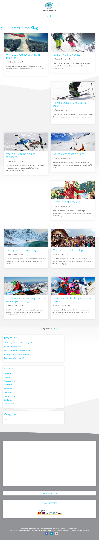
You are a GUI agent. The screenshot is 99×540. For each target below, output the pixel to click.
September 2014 (10, 404)
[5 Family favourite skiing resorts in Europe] (73, 286)
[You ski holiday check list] (73, 42)
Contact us (56, 528)
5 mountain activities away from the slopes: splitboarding (26, 299)
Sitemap (63, 528)
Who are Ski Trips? (34, 528)
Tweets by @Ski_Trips (49, 493)
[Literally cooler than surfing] (26, 238)
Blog (5, 419)
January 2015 (9, 392)
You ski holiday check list (66, 54)
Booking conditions (46, 528)
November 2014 (9, 396)
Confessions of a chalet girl (67, 202)
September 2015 (10, 388)
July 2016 (7, 377)
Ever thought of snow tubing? (68, 154)
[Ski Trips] (49, 6)
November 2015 (9, 381)
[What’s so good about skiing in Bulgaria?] (26, 42)
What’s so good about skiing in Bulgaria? (23, 56)
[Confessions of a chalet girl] (73, 189)
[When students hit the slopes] (73, 238)
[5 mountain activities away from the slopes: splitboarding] (26, 286)
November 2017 (9, 373)
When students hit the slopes (68, 250)
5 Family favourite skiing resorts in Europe (71, 299)
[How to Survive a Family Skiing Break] (73, 90)
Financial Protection (72, 528)
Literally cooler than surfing (21, 250)
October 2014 (8, 400)
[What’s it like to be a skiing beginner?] (26, 141)
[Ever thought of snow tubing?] (73, 141)
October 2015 (8, 385)
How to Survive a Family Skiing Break (69, 104)
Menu (49, 16)
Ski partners (24, 528)
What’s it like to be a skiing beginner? (20, 155)
